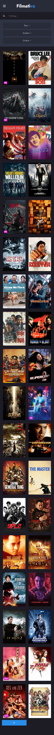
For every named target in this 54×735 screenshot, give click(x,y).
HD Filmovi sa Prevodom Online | (26, 5)
